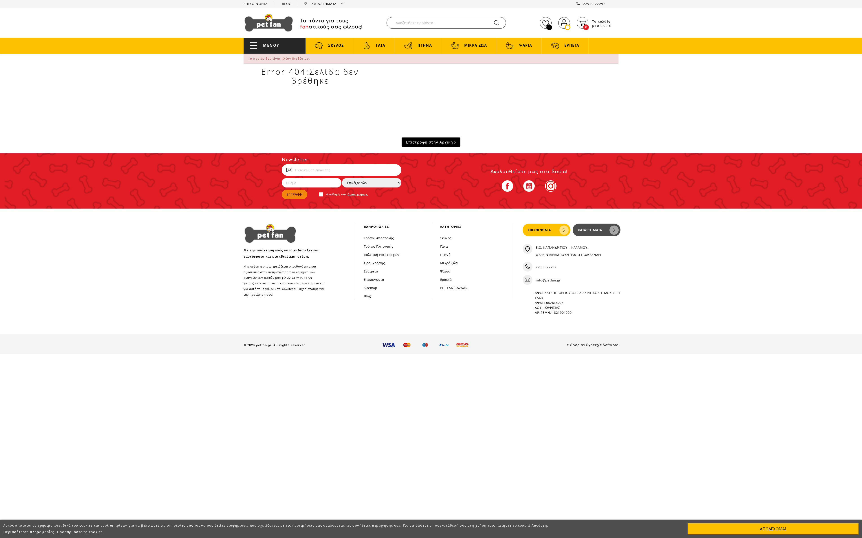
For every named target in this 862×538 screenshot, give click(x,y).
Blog (367, 296)
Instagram (550, 186)
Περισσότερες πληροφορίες (28, 531)
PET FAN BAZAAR (454, 288)
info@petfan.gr (548, 280)
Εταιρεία (371, 271)
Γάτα (444, 246)
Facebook (507, 186)
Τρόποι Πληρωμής (378, 246)
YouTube (529, 186)
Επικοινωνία (374, 279)
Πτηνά (445, 255)
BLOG (287, 4)
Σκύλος (445, 238)
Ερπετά (446, 279)
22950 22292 (594, 4)
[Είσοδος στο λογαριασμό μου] (564, 22)
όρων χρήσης (357, 194)
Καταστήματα (590, 230)
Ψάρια (445, 271)
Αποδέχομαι (773, 528)
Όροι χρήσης (374, 263)
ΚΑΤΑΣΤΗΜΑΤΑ (325, 4)
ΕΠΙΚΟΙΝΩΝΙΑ (256, 4)
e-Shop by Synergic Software (592, 345)
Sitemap (370, 288)
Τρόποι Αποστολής (379, 238)
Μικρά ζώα (449, 263)
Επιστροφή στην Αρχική (430, 142)
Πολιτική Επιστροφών (381, 255)
